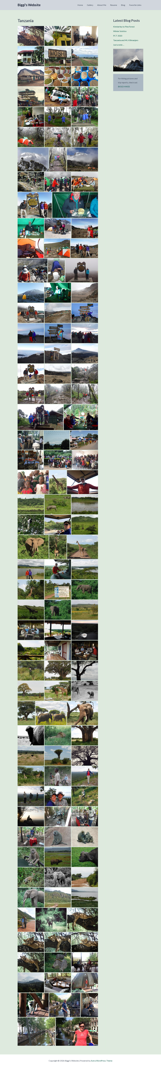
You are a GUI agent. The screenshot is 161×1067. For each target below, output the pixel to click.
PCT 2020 (117, 35)
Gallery (90, 5)
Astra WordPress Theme (101, 1060)
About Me (101, 5)
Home (80, 5)
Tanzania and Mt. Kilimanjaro (125, 40)
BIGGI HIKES (124, 86)
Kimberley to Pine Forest (124, 26)
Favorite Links (135, 5)
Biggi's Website (29, 5)
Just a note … (118, 45)
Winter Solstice (119, 31)
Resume (113, 5)
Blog (123, 5)
